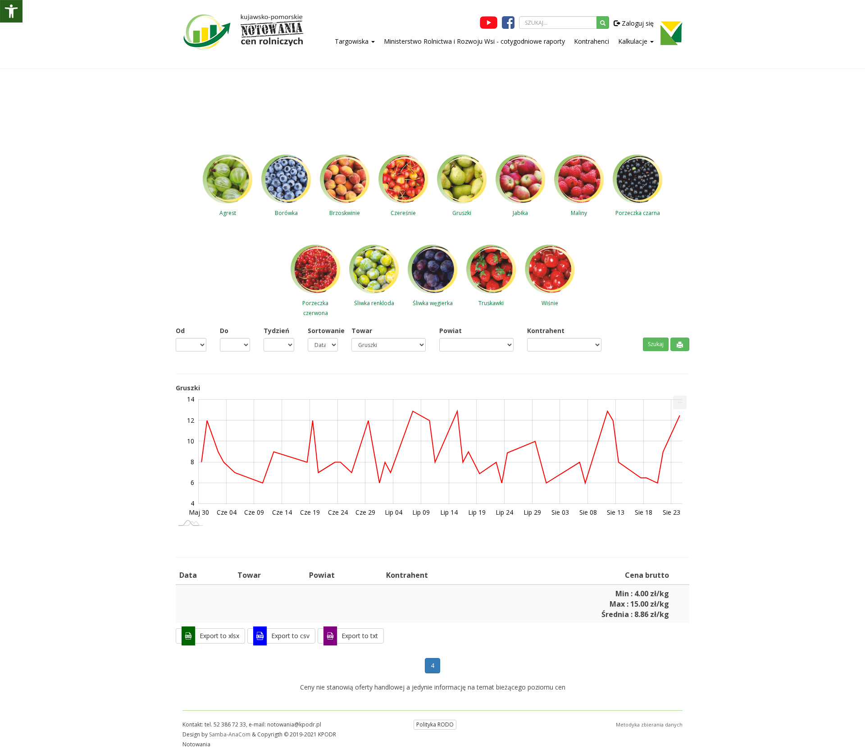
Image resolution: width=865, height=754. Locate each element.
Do (224, 330)
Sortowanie (323, 330)
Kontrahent (546, 330)
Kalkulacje (633, 41)
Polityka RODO (435, 724)
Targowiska (352, 41)
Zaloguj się (637, 23)
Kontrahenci (591, 41)
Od (180, 330)
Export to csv (290, 635)
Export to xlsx (219, 635)
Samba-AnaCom (229, 734)
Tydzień (276, 330)
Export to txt (359, 635)
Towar (361, 330)
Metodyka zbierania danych (649, 724)
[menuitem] (680, 402)
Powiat (450, 330)
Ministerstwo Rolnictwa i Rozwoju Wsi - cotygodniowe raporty (474, 41)
